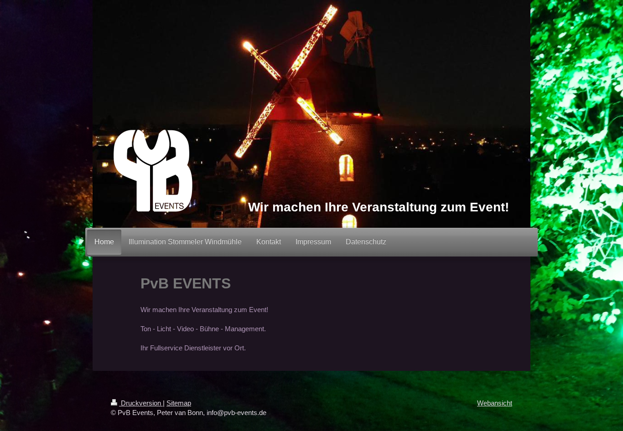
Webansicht (494, 403)
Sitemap (178, 403)
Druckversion (141, 403)
